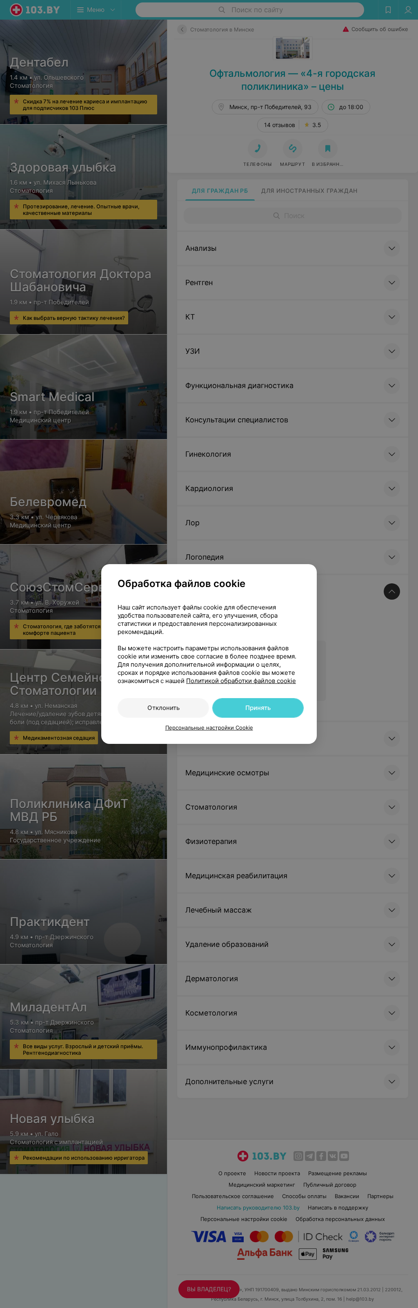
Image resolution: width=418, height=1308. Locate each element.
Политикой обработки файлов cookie (241, 681)
